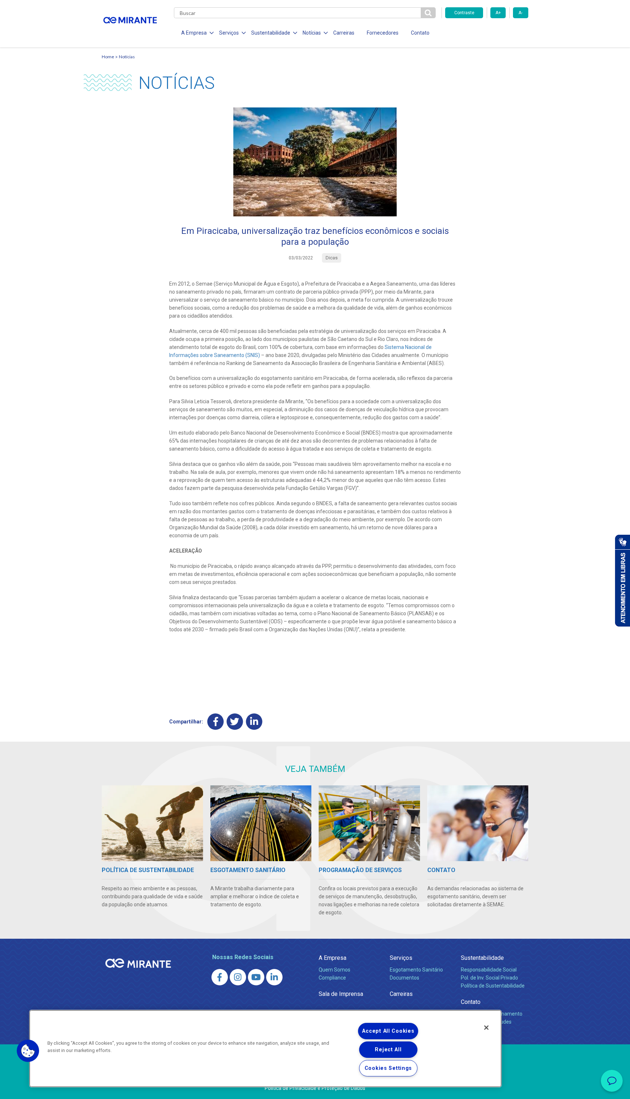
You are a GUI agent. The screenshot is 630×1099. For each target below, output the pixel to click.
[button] (28, 1051)
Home (108, 56)
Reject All (388, 1050)
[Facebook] (215, 721)
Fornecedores (382, 33)
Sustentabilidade (482, 957)
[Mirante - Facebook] (219, 977)
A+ (498, 12)
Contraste (464, 12)
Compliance (332, 978)
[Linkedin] (254, 721)
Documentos (404, 978)
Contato (420, 33)
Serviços (401, 957)
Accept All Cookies (388, 1031)
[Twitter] (235, 721)
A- (520, 12)
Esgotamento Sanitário (416, 970)
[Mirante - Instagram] (238, 977)
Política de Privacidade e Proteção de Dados (315, 1088)
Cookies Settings (388, 1068)
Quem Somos (334, 970)
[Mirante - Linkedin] (274, 977)
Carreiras (343, 33)
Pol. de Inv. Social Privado (489, 978)
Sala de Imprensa (341, 993)
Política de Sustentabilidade (493, 986)
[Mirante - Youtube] (256, 977)
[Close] (486, 1028)
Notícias (127, 56)
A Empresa (332, 957)
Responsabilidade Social (489, 970)
